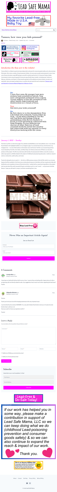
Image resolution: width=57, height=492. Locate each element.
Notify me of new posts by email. (10, 356)
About (14, 478)
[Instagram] (30, 483)
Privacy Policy (32, 478)
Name (4, 348)
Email (4, 251)
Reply (53, 274)
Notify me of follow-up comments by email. (13, 353)
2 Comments (31, 40)
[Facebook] (27, 483)
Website (41, 348)
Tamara (6, 40)
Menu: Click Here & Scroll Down (9, 30)
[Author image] (2, 41)
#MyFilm (3, 43)
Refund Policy (40, 478)
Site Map (25, 478)
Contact (20, 478)
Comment (4, 328)
